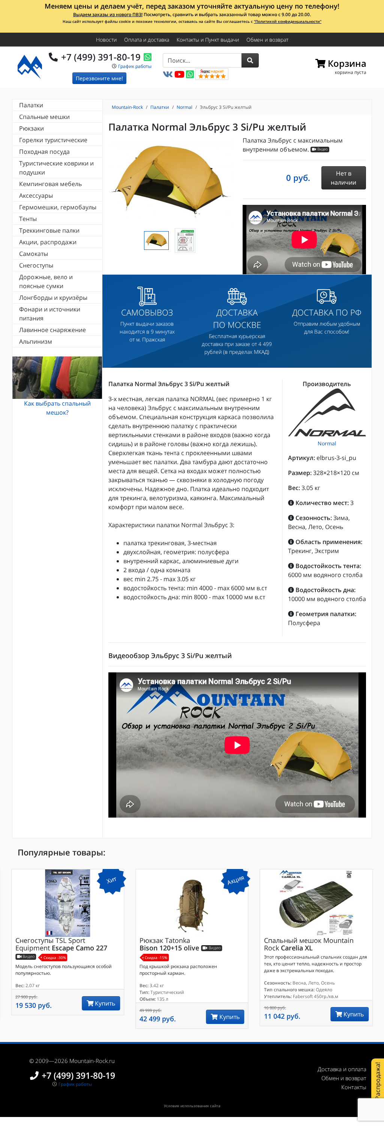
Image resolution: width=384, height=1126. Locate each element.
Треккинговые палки (49, 230)
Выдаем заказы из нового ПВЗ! (107, 14)
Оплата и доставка (146, 39)
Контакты (353, 1087)
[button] (250, 60)
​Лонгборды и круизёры (53, 297)
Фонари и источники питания (49, 313)
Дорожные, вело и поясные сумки (46, 281)
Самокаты (33, 254)
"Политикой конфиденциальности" (287, 21)
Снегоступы (36, 265)
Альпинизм (35, 341)
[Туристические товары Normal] (327, 412)
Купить (104, 1003)
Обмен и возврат (267, 39)
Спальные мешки (44, 117)
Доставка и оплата (342, 1069)
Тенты (28, 219)
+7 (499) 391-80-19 (101, 57)
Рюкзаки (31, 128)
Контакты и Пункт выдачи (208, 39)
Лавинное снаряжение (52, 330)
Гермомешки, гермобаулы (57, 207)
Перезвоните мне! (99, 78)
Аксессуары (36, 195)
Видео (322, 149)
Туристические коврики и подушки (56, 167)
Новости (106, 39)
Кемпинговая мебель (50, 184)
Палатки (31, 105)
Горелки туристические (53, 140)
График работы (135, 66)
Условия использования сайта (192, 1105)
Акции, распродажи (47, 242)
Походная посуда (44, 151)
